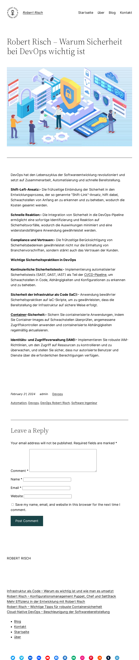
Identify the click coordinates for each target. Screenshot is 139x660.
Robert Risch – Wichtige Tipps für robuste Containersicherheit (54, 607)
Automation (19, 403)
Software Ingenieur (84, 403)
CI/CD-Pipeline (95, 275)
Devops (57, 394)
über (17, 637)
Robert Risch (33, 12)
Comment (19, 471)
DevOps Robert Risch (55, 403)
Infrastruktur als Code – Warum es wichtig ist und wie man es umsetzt (60, 591)
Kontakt (20, 627)
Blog (17, 621)
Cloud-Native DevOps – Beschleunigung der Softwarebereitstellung (58, 612)
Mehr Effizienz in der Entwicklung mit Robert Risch (46, 601)
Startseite (21, 632)
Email (16, 488)
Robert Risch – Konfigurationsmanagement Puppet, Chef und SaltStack (61, 596)
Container (18, 315)
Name (16, 479)
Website (17, 496)
